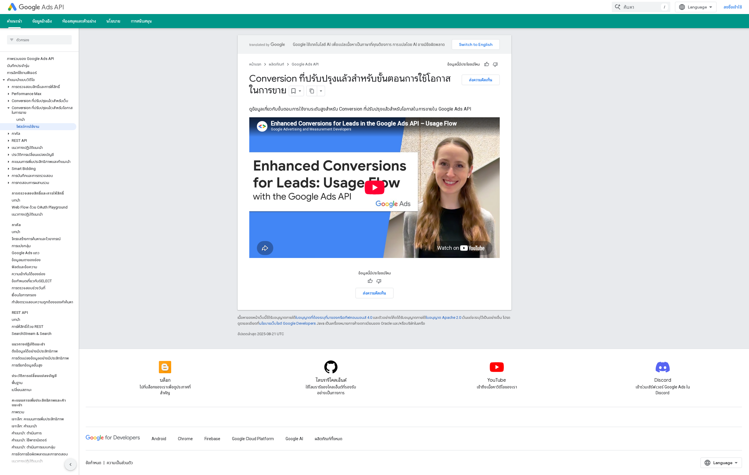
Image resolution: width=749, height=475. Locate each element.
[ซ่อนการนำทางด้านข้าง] (70, 464)
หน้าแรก (255, 64)
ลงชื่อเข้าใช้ (733, 7)
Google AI (294, 438)
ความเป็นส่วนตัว (120, 462)
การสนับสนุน (141, 21)
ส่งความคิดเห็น (480, 79)
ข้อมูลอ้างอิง (42, 21)
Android (159, 438)
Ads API (53, 7)
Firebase (212, 438)
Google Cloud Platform (253, 438)
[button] (38, 79)
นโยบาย (113, 21)
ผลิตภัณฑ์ (276, 64)
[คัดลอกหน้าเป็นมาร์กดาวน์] (312, 91)
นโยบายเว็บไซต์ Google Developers (287, 323)
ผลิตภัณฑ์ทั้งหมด (328, 438)
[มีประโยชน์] (486, 64)
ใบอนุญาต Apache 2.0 (443, 317)
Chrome (185, 438)
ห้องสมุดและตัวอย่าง (79, 21)
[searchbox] (39, 39)
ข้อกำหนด (93, 462)
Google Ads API (305, 64)
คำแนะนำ (14, 21)
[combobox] (641, 7)
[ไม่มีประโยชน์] (495, 64)
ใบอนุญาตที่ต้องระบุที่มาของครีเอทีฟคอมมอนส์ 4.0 (334, 317)
